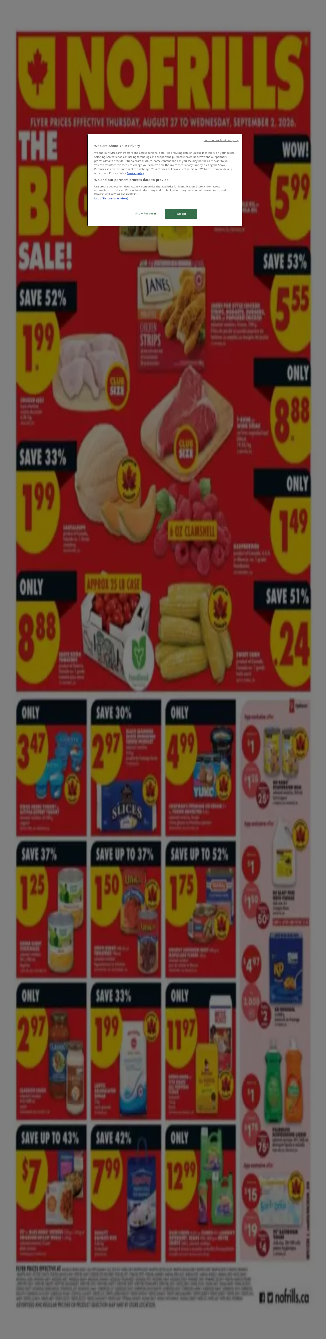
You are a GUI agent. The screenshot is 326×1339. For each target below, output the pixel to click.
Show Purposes (145, 213)
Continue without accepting (221, 140)
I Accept (180, 213)
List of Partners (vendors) (111, 198)
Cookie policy (135, 173)
